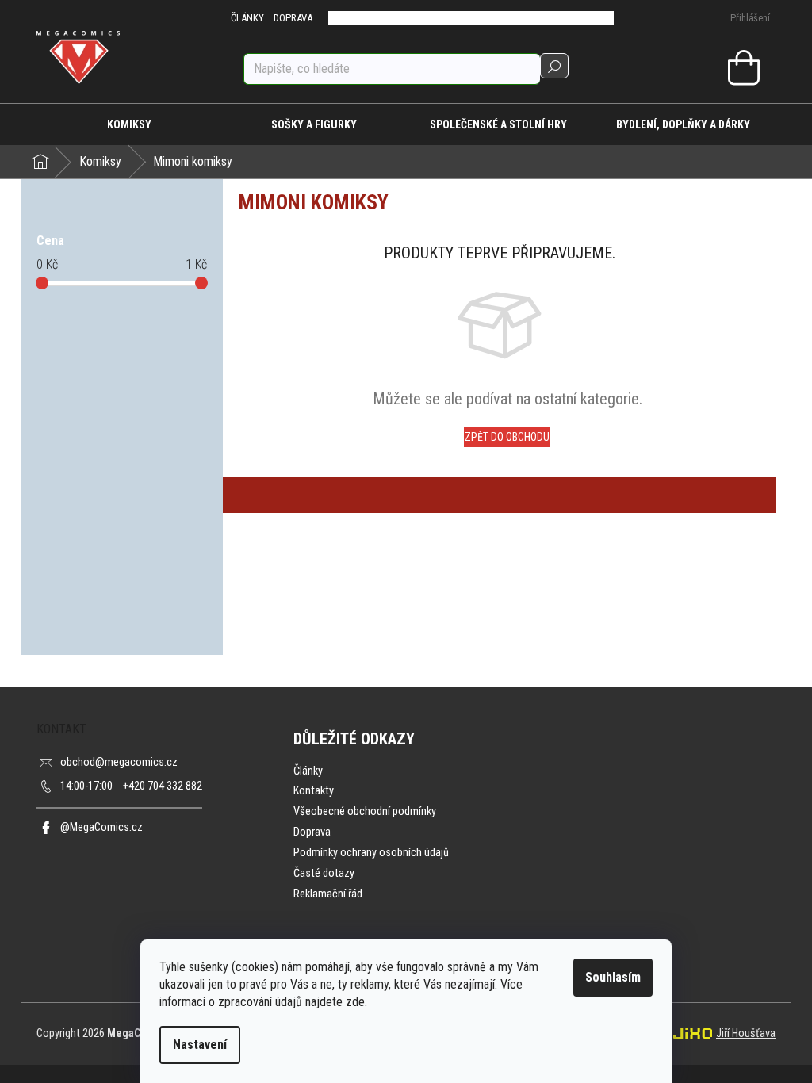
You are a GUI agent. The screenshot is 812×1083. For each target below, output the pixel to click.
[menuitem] (128, 124)
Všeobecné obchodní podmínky (364, 811)
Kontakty (313, 791)
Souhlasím (613, 977)
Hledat (554, 65)
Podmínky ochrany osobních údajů (371, 852)
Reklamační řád (327, 894)
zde (355, 1001)
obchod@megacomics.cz (119, 762)
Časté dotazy (323, 873)
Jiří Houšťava (746, 1033)
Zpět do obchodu (507, 437)
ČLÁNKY (247, 18)
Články (308, 771)
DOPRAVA (293, 18)
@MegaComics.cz (101, 827)
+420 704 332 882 (131, 786)
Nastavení (200, 1044)
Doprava (312, 832)
